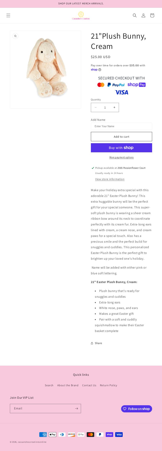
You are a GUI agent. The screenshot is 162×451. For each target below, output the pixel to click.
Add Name (98, 120)
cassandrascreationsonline (32, 442)
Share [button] (98, 343)
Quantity (96, 99)
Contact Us (89, 385)
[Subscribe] (76, 408)
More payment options (121, 157)
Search (49, 385)
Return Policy (108, 385)
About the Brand (68, 385)
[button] (8, 15)
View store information (109, 179)
